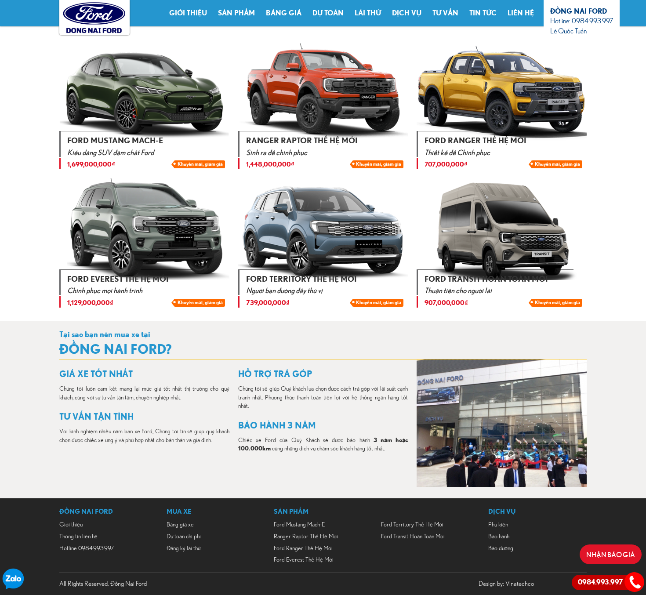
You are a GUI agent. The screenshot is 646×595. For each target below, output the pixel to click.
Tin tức (483, 13)
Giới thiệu (188, 13)
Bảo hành (498, 536)
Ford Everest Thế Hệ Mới (304, 560)
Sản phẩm (236, 13)
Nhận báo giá (610, 554)
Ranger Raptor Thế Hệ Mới (306, 536)
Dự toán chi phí (184, 536)
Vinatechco (519, 583)
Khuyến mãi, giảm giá (200, 164)
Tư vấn (445, 13)
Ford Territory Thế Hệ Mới (412, 525)
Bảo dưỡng (500, 548)
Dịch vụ (406, 13)
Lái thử (368, 13)
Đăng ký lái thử (183, 548)
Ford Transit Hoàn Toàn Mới (413, 536)
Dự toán (328, 13)
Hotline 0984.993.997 (86, 548)
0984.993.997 (600, 582)
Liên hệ (521, 13)
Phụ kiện (498, 525)
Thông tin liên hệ (78, 536)
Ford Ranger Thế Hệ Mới (303, 548)
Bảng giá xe (180, 525)
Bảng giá (283, 13)
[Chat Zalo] (13, 587)
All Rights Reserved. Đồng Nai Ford (103, 583)
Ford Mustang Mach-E (299, 525)
